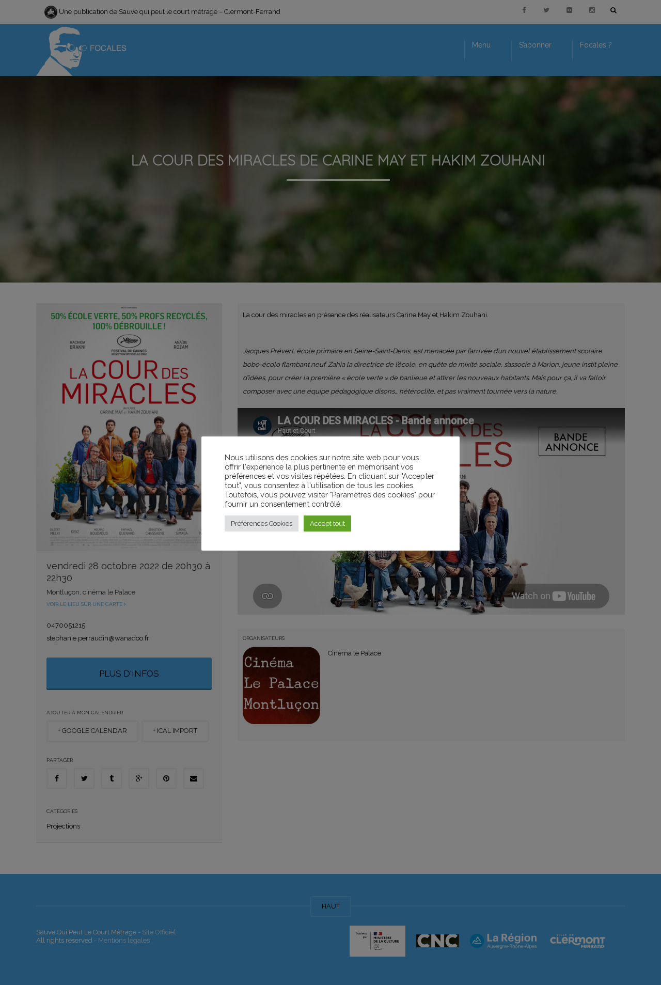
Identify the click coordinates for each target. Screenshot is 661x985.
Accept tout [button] (327, 523)
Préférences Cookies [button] (261, 523)
